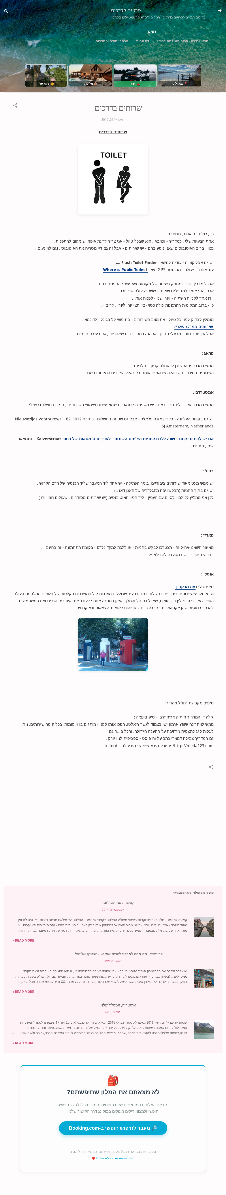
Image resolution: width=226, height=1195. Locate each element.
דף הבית (142, 41)
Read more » (23, 940)
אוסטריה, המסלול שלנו (118, 1005)
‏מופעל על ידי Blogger (110, 1184)
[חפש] (6, 12)
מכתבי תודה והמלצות (112, 41)
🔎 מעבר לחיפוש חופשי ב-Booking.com (113, 1128)
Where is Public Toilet (124, 269)
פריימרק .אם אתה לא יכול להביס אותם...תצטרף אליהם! (118, 954)
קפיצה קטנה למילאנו (118, 902)
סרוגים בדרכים (126, 10)
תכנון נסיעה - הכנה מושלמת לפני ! (182, 41)
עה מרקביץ (185, 586)
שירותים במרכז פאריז (193, 326)
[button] (15, 106)
